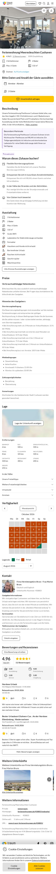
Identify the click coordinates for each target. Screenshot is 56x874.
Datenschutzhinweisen (41, 860)
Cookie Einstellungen (14, 867)
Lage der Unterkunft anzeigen (28, 423)
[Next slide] (49, 779)
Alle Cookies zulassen (39, 867)
